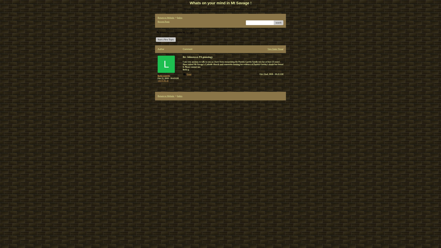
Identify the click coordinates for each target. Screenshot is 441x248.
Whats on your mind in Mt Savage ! (176, 32)
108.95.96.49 (163, 81)
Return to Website (166, 17)
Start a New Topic (166, 39)
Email (189, 74)
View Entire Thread (275, 49)
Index (179, 17)
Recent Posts (164, 21)
